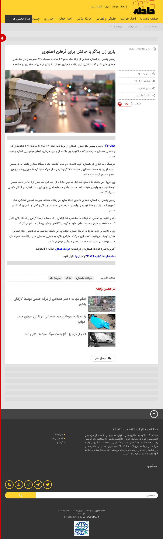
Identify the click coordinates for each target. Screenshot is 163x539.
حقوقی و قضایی (106, 18)
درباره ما (59, 434)
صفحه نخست (149, 18)
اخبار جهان (65, 18)
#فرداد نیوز (96, 7)
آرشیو (60, 443)
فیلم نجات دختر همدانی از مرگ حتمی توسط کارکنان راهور (50, 301)
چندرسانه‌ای (32, 18)
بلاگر (68, 278)
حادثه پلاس (83, 18)
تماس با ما (57, 438)
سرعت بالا (55, 278)
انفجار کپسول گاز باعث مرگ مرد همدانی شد (55, 334)
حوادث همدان (115, 27)
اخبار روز (49, 18)
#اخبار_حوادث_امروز (116, 7)
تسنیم (142, 88)
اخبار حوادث (128, 18)
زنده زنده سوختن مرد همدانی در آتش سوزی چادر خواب (51, 319)
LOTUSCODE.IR (91, 517)
